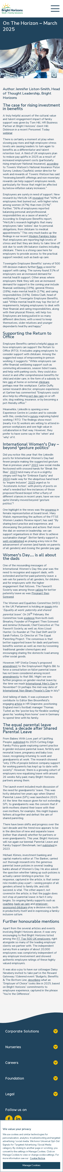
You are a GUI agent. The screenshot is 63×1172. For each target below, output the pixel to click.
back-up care (22, 904)
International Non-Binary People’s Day (26, 691)
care (10, 382)
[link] (12, 8)
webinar (7, 133)
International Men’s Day (40, 684)
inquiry (48, 606)
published (19, 742)
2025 (31, 482)
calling (39, 590)
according (52, 164)
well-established (13, 541)
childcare (44, 382)
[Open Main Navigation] (55, 8)
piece (51, 344)
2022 (34, 465)
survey (34, 416)
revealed (38, 198)
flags (40, 267)
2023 (13, 472)
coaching (8, 904)
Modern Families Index (42, 236)
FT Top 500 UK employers (33, 939)
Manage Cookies (32, 1165)
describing (34, 980)
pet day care (36, 396)
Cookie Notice (37, 1158)
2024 (6, 479)
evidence (29, 618)
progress (50, 510)
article (18, 704)
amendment (10, 666)
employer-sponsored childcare (25, 905)
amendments (11, 677)
